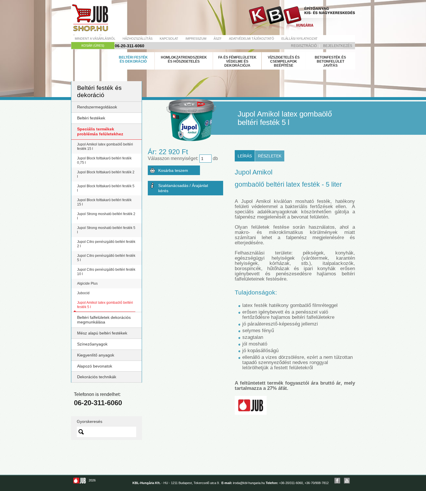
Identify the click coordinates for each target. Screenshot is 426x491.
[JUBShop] (91, 17)
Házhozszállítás (137, 38)
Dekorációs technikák (96, 376)
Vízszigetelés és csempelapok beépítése (284, 61)
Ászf (218, 38)
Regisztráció (304, 46)
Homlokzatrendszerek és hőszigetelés (184, 59)
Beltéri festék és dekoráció (133, 59)
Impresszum (195, 38)
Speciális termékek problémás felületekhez (100, 131)
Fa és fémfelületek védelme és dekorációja (237, 61)
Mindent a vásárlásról (95, 38)
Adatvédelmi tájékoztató (251, 38)
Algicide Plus (87, 283)
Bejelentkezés (337, 46)
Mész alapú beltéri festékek (102, 333)
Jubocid (83, 293)
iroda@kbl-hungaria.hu (249, 483)
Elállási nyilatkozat (299, 38)
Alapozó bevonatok (94, 366)
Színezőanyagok (92, 344)
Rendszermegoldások (97, 107)
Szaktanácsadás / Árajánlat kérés (183, 188)
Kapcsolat (169, 38)
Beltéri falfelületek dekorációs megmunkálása (104, 320)
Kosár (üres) (92, 45)
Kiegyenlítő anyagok (95, 355)
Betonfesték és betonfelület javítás (330, 61)
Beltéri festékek (91, 118)
